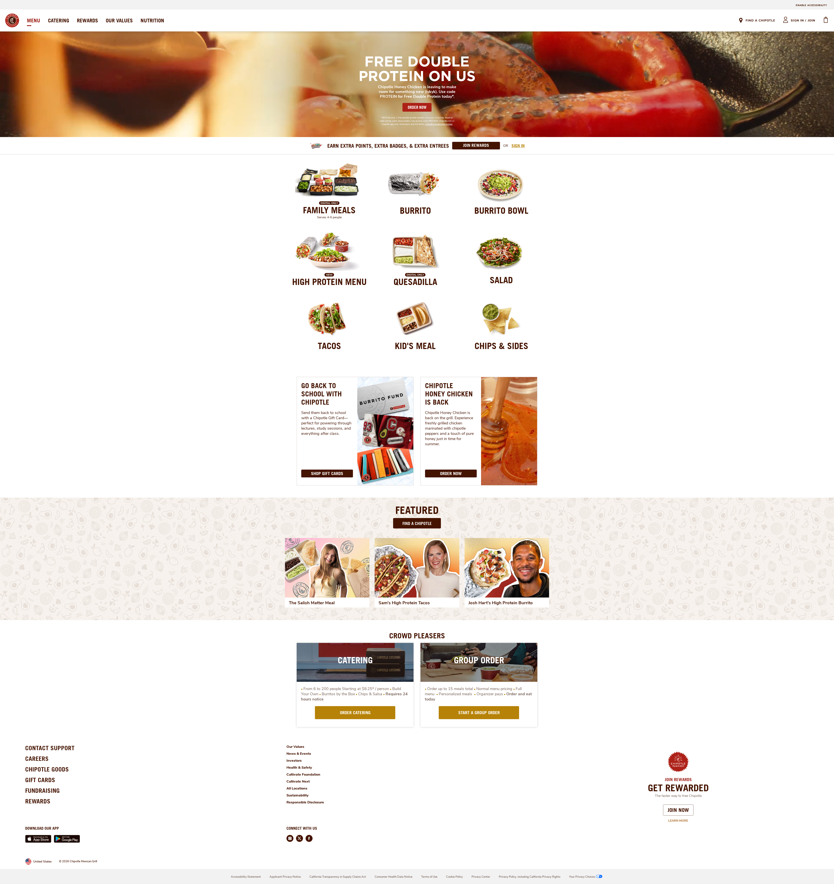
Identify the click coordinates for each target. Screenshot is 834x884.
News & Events (298, 753)
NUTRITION (152, 20)
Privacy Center (481, 877)
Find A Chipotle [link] (760, 20)
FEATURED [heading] (417, 510)
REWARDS (87, 20)
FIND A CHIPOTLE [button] (417, 523)
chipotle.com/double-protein (439, 124)
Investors (294, 760)
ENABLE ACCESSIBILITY (811, 5)
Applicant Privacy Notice (285, 877)
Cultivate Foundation (303, 774)
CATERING (58, 20)
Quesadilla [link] (415, 281)
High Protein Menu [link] (329, 281)
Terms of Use (429, 877)
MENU (33, 20)
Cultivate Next (298, 781)
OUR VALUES (119, 20)
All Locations (296, 788)
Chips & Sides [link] (501, 346)
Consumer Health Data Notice (393, 877)
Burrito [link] (415, 210)
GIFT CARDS (40, 779)
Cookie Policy (454, 877)
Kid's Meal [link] (415, 346)
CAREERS (37, 758)
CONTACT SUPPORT (49, 748)
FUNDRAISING (42, 790)
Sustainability (297, 795)
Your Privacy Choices (582, 877)
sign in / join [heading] (803, 20)
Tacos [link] (329, 346)
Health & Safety (299, 767)
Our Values (295, 746)
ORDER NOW (417, 107)
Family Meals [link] (329, 210)
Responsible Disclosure (305, 802)
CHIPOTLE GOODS (47, 769)
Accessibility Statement (246, 877)
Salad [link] (501, 280)
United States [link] (42, 861)
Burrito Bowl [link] (501, 210)
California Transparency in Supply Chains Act (337, 877)
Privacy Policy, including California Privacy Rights (529, 877)
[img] (327, 568)
